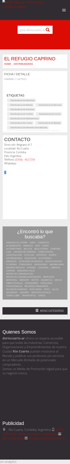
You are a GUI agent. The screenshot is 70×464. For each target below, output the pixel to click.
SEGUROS (24, 292)
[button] (5, 172)
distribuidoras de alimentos (22, 100)
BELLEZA (28, 248)
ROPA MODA (36, 289)
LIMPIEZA (10, 270)
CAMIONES (55, 248)
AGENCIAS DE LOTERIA (17, 242)
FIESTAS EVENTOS (53, 261)
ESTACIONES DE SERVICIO (31, 261)
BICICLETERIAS (41, 248)
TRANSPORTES (29, 295)
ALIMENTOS (43, 242)
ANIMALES (28, 245)
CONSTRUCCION (14, 254)
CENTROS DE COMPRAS (25, 251)
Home (7, 64)
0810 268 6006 (13, 438)
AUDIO (45, 245)
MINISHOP (24, 279)
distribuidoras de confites (21, 114)
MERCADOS (48, 276)
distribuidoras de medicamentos (24, 118)
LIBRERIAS (55, 267)
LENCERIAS (43, 267)
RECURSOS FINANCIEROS (36, 286)
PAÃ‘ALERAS (46, 283)
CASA (8, 251)
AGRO (32, 242)
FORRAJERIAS (25, 264)
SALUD (55, 289)
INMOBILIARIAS (56, 264)
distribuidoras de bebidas (21, 105)
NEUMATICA (46, 279)
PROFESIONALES (14, 286)
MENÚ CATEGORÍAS (49, 312)
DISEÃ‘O (52, 254)
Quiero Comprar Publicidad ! (37, 434)
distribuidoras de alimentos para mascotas (28, 127)
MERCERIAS (11, 279)
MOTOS (35, 279)
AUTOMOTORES (13, 248)
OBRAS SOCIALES (14, 283)
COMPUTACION (45, 251)
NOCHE (58, 279)
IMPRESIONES (40, 264)
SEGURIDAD (11, 292)
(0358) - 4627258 (25, 159)
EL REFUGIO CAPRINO (30, 58)
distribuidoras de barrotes (50, 105)
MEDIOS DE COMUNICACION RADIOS (23, 276)
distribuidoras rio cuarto (21, 123)
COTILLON (29, 254)
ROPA (47, 289)
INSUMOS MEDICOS (15, 267)
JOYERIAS (31, 267)
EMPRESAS (11, 261)
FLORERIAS (11, 264)
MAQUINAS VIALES (26, 270)
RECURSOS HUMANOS (16, 289)
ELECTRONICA (45, 258)
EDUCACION (30, 258)
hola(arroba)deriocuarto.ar (47, 438)
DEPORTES (41, 254)
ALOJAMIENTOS (13, 245)
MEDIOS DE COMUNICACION (19, 273)
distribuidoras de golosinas (22, 109)
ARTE (37, 245)
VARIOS (41, 295)
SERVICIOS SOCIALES (41, 292)
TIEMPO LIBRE (13, 295)
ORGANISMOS (31, 283)
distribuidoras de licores (49, 114)
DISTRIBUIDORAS (23, 64)
